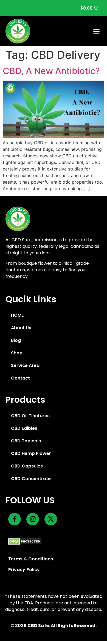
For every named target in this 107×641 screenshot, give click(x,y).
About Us (21, 328)
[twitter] (50, 519)
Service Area (25, 365)
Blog (16, 340)
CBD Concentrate (31, 478)
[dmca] (24, 541)
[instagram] (32, 519)
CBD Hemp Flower (31, 453)
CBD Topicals (26, 441)
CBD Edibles (24, 428)
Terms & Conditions (30, 559)
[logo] (17, 31)
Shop (16, 353)
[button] (96, 31)
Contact (20, 378)
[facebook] (14, 519)
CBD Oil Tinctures (30, 416)
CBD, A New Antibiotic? (51, 71)
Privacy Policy (24, 569)
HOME (17, 315)
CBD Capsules (27, 466)
